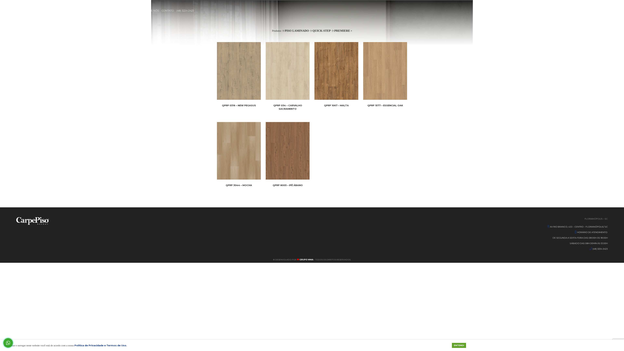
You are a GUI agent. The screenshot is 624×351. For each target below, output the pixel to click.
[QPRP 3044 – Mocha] (239, 151)
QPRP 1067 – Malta (336, 105)
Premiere (342, 30)
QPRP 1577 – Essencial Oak (385, 105)
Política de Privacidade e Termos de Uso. (100, 345)
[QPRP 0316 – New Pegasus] (239, 71)
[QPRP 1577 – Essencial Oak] (385, 70)
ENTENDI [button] (459, 345)
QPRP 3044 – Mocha (239, 185)
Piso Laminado (297, 30)
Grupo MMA (306, 259)
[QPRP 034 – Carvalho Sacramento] (288, 71)
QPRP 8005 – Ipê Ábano (288, 185)
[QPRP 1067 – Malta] (336, 71)
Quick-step (321, 30)
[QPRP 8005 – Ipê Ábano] (288, 151)
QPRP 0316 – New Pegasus (239, 105)
